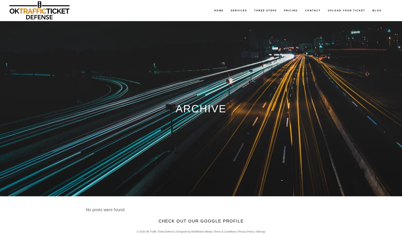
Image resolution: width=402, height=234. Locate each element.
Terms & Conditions (225, 231)
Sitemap (260, 231)
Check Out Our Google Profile (201, 221)
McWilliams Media (201, 231)
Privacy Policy (246, 231)
